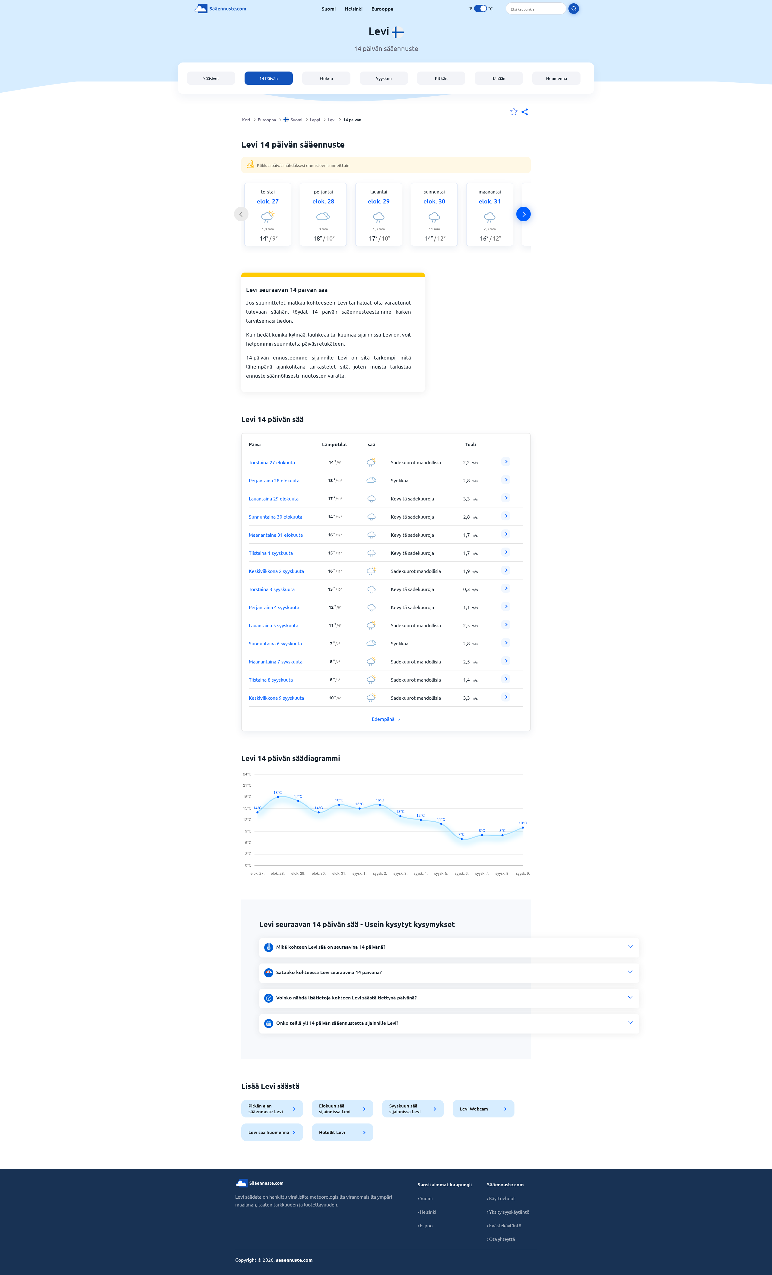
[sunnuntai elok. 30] (505, 518)
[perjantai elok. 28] (505, 482)
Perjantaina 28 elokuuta (274, 480)
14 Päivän (268, 78)
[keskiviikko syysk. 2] (505, 573)
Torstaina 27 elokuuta (272, 462)
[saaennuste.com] (220, 8)
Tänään (498, 78)
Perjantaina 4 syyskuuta (274, 607)
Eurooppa (383, 8)
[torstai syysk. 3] (505, 591)
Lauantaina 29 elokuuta (274, 498)
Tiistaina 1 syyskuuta (271, 553)
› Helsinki (427, 1212)
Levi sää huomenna (268, 1132)
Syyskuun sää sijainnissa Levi (405, 1108)
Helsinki (353, 8)
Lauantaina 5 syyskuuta (273, 625)
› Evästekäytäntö (504, 1225)
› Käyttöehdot (501, 1198)
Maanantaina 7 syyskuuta (275, 661)
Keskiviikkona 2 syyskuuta (276, 571)
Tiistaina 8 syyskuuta (271, 679)
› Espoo (425, 1225)
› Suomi (425, 1198)
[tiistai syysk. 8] (505, 681)
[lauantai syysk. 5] (505, 627)
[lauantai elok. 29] (505, 500)
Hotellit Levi (332, 1132)
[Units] (480, 8)
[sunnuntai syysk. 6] (505, 645)
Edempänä (383, 719)
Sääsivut (211, 78)
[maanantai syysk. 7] (505, 663)
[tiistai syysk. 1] (505, 554)
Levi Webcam (474, 1109)
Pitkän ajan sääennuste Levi (265, 1108)
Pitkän (441, 78)
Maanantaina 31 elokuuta (276, 535)
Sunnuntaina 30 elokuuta (275, 516)
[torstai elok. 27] (505, 464)
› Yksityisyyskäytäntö (508, 1212)
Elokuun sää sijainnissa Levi (334, 1108)
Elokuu (326, 78)
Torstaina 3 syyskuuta (272, 589)
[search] (573, 8)
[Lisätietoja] (505, 461)
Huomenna (556, 78)
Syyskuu (384, 78)
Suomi (329, 8)
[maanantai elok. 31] (505, 536)
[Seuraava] (523, 214)
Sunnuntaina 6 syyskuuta (275, 643)
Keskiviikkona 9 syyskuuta (276, 698)
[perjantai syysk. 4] (505, 609)
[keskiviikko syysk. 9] (505, 699)
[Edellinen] (241, 214)
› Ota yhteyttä (501, 1239)
